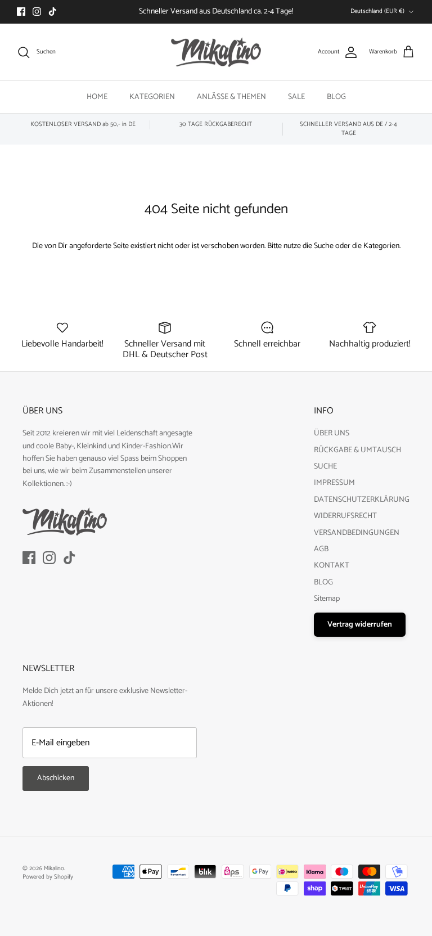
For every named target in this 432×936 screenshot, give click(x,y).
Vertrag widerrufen (359, 624)
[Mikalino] (216, 52)
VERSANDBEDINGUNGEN (356, 532)
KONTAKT (331, 565)
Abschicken (55, 778)
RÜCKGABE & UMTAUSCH (357, 450)
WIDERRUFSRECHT (345, 516)
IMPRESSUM (334, 482)
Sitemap (327, 598)
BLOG (336, 97)
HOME (97, 97)
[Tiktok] (52, 11)
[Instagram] (37, 11)
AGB (321, 549)
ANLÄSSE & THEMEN (231, 97)
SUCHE (325, 466)
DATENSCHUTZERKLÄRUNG (362, 499)
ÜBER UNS (331, 433)
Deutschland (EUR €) (377, 11)
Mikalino (54, 868)
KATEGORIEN (152, 97)
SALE (296, 97)
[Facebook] (21, 11)
